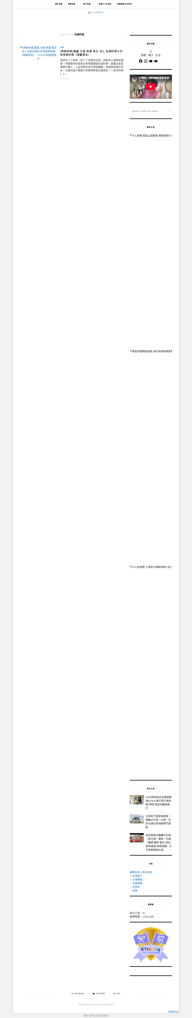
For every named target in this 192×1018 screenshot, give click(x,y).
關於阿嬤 (59, 4)
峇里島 (136, 887)
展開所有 (135, 872)
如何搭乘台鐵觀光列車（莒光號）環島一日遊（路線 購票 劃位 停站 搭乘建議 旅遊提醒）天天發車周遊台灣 (159, 842)
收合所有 (147, 872)
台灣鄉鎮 (137, 879)
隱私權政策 (102, 1015)
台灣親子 (137, 876)
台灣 (62, 47)
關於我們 (89, 1015)
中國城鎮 (137, 883)
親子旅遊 (87, 4)
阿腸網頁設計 (173, 1012)
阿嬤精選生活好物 (124, 4)
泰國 (134, 890)
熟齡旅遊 (71, 4)
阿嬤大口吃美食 (105, 4)
